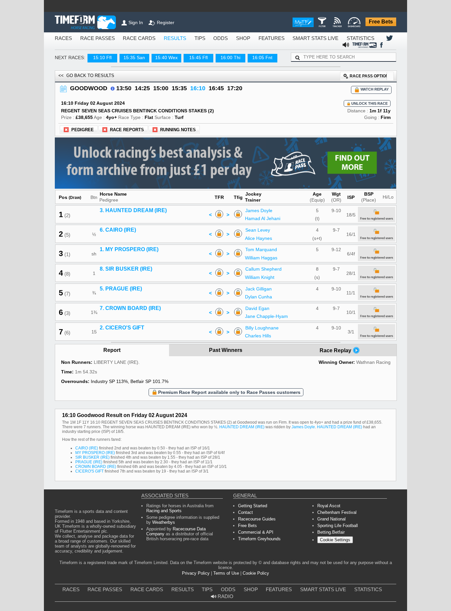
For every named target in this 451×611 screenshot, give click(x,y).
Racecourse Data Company (195, 532)
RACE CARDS (125, 38)
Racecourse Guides (255, 521)
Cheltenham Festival (335, 513)
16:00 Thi (224, 51)
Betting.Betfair (329, 535)
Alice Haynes (261, 236)
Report (112, 348)
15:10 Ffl (96, 51)
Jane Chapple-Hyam (268, 314)
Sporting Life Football (336, 528)
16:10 (183, 82)
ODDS (197, 38)
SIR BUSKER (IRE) (88, 455)
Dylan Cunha (261, 294)
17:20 (216, 82)
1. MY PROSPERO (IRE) (128, 247)
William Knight (262, 275)
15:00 (149, 82)
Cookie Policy (252, 575)
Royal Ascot (328, 506)
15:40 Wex (160, 51)
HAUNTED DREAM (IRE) (177, 428)
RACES (62, 38)
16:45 (199, 82)
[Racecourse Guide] (107, 82)
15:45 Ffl (192, 51)
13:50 (116, 82)
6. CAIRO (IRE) (118, 227)
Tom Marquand (264, 247)
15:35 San (128, 51)
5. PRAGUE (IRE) (121, 286)
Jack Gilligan (262, 286)
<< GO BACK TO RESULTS (80, 69)
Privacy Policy (199, 575)
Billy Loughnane (265, 325)
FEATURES (243, 38)
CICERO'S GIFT (87, 470)
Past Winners (225, 348)
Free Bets (382, 22)
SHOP (218, 38)
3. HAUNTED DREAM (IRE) (131, 208)
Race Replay (336, 348)
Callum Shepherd (266, 267)
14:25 (133, 82)
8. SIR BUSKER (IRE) (125, 267)
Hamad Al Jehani (265, 216)
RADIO (368, 592)
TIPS (179, 38)
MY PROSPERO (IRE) (91, 450)
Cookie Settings (334, 544)
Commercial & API (254, 535)
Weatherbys (156, 525)
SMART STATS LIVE (280, 38)
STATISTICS (320, 38)
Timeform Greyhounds (258, 543)
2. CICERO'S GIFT (122, 325)
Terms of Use (226, 575)
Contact (245, 513)
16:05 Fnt (256, 51)
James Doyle (262, 208)
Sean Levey (261, 228)
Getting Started (251, 506)
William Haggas (264, 255)
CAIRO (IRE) (84, 445)
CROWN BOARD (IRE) (92, 465)
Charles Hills (261, 334)
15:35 (166, 82)
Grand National (331, 521)
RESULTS (156, 38)
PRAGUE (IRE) (86, 460)
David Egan (260, 306)
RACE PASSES (91, 38)
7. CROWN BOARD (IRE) (129, 306)
